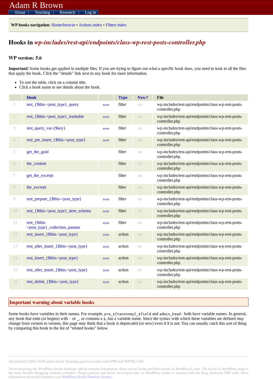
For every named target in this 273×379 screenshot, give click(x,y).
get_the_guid (38, 151)
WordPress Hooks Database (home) (86, 377)
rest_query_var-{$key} (46, 128)
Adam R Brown (36, 5)
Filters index (116, 25)
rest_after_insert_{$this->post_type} (57, 246)
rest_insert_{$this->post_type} (52, 234)
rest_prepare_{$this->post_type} (54, 199)
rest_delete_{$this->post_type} (53, 281)
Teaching (43, 12)
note (106, 105)
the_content (36, 163)
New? (143, 97)
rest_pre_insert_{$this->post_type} (56, 140)
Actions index (90, 25)
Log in (90, 12)
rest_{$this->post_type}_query (53, 104)
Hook (32, 97)
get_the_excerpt (40, 175)
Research (68, 12)
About (20, 12)
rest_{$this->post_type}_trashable (55, 116)
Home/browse (63, 25)
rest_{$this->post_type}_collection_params (53, 225)
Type (122, 97)
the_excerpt (36, 187)
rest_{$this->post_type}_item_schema (59, 211)
